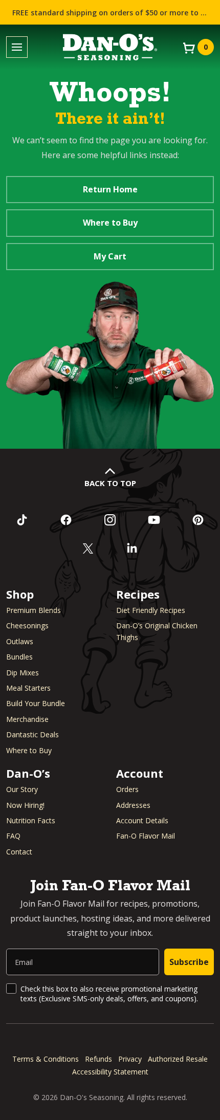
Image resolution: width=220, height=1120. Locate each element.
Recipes (138, 594)
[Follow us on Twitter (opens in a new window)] (88, 548)
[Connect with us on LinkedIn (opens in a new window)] (132, 548)
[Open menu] (17, 47)
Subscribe (189, 962)
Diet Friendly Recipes (150, 610)
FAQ (13, 836)
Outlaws (19, 641)
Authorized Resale (178, 1059)
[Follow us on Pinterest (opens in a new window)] (198, 520)
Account (139, 773)
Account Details (142, 820)
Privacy (130, 1059)
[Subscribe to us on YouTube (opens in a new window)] (154, 520)
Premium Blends (33, 610)
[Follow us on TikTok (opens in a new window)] (22, 520)
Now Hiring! (25, 805)
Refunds (98, 1059)
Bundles (19, 657)
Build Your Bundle (35, 703)
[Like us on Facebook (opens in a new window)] (66, 520)
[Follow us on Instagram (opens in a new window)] (110, 520)
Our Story (22, 789)
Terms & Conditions (45, 1059)
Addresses (133, 805)
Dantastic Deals (32, 734)
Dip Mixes (22, 672)
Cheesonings (27, 625)
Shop (20, 594)
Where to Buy (110, 222)
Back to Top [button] (110, 483)
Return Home (110, 189)
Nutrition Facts (30, 820)
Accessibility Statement (110, 1072)
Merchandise (27, 719)
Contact (19, 852)
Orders (127, 789)
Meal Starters (28, 688)
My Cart (110, 256)
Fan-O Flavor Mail (145, 836)
